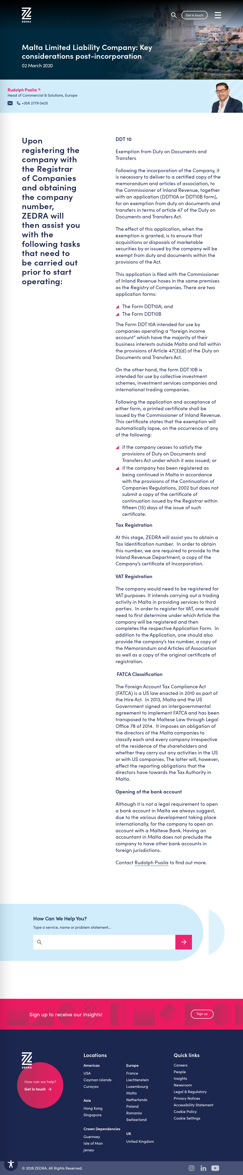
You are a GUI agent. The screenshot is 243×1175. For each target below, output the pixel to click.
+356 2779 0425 (35, 103)
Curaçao (91, 1086)
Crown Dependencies (102, 1128)
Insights (180, 1078)
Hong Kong (93, 1108)
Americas (92, 1065)
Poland (132, 1106)
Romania (134, 1112)
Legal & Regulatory (190, 1091)
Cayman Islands (98, 1079)
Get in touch (194, 15)
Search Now (183, 942)
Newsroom (183, 1084)
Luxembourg (137, 1086)
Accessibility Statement (193, 1104)
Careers (180, 1064)
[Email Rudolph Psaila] (10, 103)
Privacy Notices (187, 1098)
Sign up (202, 1013)
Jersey (89, 1149)
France (132, 1073)
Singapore (93, 1114)
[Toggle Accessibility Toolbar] (11, 1164)
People (180, 1071)
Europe (132, 1065)
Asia (87, 1100)
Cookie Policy (185, 1111)
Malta (131, 1092)
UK (128, 1133)
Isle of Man (93, 1143)
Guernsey (92, 1136)
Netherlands (136, 1099)
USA (87, 1073)
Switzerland (136, 1119)
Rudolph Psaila (151, 862)
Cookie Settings (187, 1118)
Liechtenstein (137, 1079)
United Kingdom (140, 1141)
